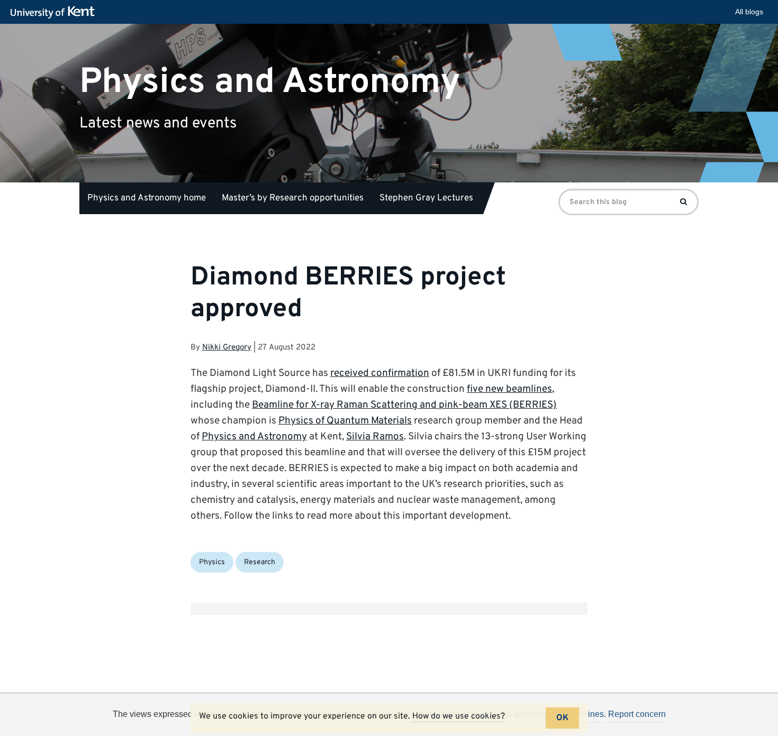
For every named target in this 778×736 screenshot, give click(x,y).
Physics (212, 562)
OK (562, 718)
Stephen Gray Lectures (426, 198)
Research (259, 562)
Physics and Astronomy (269, 82)
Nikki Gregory (226, 348)
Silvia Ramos (375, 436)
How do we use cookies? (458, 716)
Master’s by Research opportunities (293, 198)
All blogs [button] (749, 11)
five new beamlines (509, 389)
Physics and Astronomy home (146, 198)
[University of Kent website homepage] (55, 12)
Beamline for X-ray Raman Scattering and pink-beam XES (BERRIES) (404, 405)
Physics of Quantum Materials (345, 421)
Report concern (637, 714)
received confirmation (379, 373)
